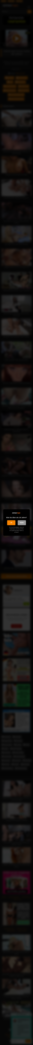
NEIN (22, 522)
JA (11, 522)
